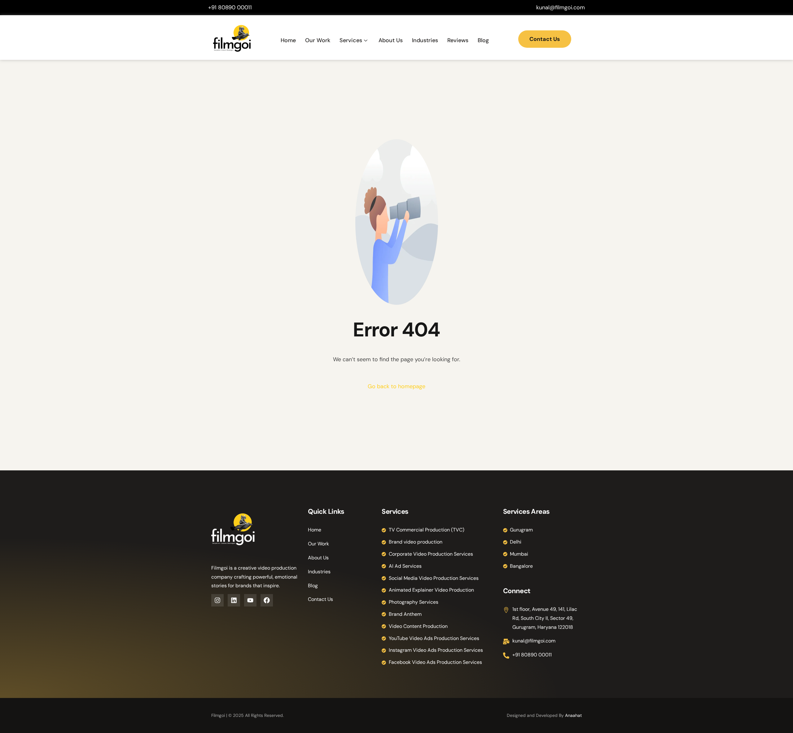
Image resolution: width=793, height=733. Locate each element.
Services (351, 40)
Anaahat (573, 715)
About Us (391, 40)
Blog (483, 40)
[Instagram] (217, 600)
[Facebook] (267, 600)
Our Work (317, 40)
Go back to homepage (396, 386)
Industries (425, 40)
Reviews (457, 40)
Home (288, 40)
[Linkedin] (234, 600)
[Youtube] (250, 600)
